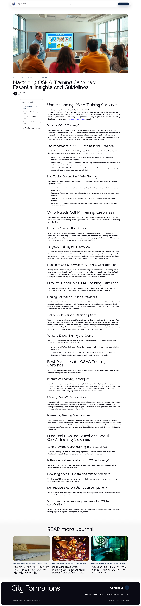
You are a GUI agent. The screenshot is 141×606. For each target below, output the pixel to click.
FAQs (101, 594)
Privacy (117, 600)
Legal (127, 600)
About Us (111, 600)
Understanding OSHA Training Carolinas (31, 107)
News (95, 594)
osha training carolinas (75, 119)
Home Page (87, 594)
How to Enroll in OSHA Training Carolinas (31, 117)
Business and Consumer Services (23, 77)
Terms (122, 600)
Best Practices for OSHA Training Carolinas (32, 122)
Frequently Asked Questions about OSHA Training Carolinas (31, 127)
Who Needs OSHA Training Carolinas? (30, 112)
